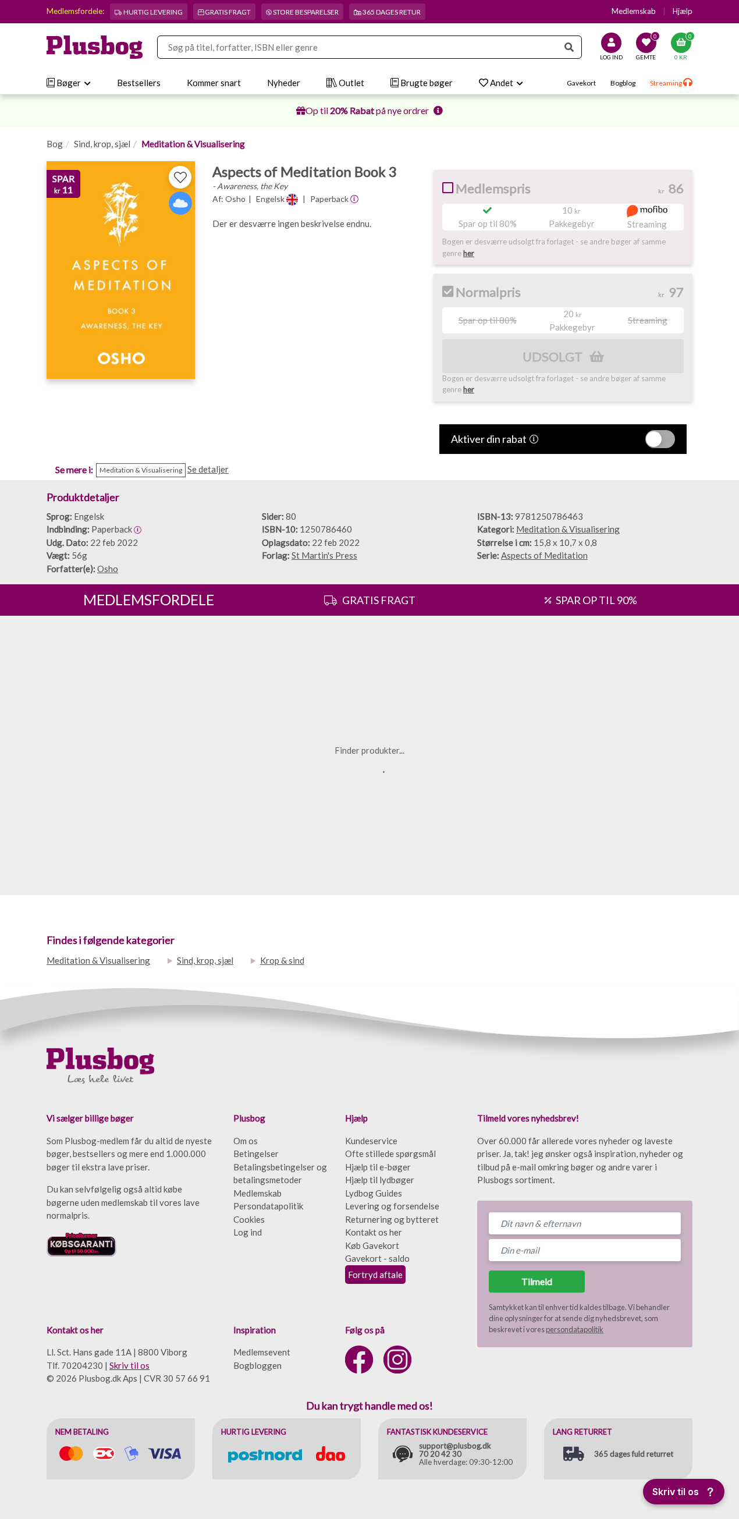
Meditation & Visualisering (193, 144)
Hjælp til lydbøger (379, 1179)
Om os (245, 1140)
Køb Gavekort (372, 1245)
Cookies (249, 1219)
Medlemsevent (261, 1352)
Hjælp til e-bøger (378, 1167)
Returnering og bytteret (392, 1219)
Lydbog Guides (373, 1193)
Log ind (247, 1232)
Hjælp (682, 11)
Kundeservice (371, 1140)
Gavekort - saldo (377, 1258)
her (468, 253)
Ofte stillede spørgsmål (390, 1153)
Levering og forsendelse (392, 1206)
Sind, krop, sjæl (102, 144)
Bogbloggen (257, 1365)
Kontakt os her (373, 1232)
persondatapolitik (574, 1329)
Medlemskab (634, 11)
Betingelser (256, 1153)
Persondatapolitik (268, 1206)
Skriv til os (129, 1365)
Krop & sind (282, 960)
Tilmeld (536, 1281)
